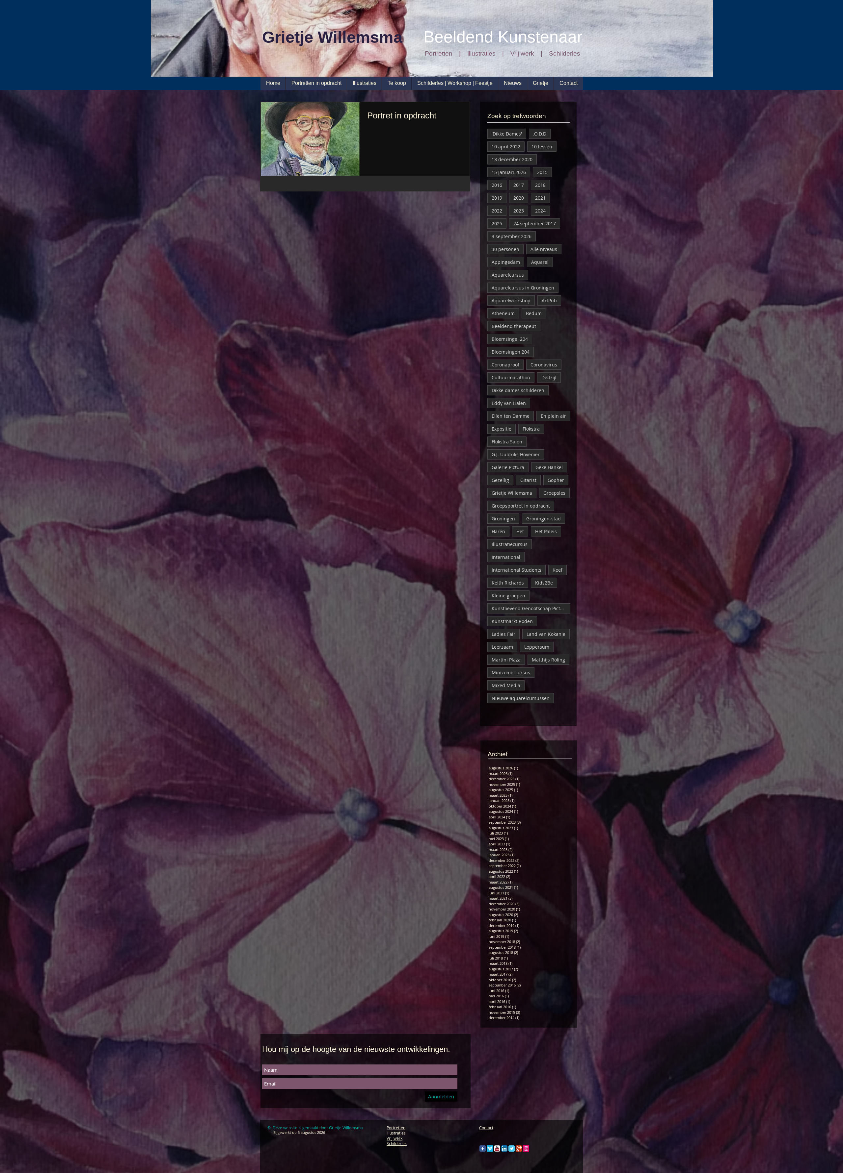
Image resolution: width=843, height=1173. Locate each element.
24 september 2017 (534, 223)
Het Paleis (546, 531)
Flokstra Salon (507, 441)
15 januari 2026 (509, 172)
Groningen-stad (543, 518)
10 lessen (541, 146)
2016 (497, 185)
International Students (516, 570)
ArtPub (549, 300)
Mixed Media (506, 685)
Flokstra (531, 429)
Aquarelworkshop (511, 300)
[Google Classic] (519, 1148)
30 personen (505, 249)
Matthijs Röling (548, 660)
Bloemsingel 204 (510, 339)
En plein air (553, 416)
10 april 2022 (506, 146)
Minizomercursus (511, 672)
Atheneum (503, 313)
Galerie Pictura (508, 467)
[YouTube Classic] (497, 1148)
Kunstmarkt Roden (512, 621)
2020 (518, 198)
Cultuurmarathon (511, 377)
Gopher (556, 480)
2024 (540, 211)
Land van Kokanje (546, 634)
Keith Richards (508, 583)
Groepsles (554, 493)
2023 (518, 211)
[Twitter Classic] (511, 1148)
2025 (497, 223)
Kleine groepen (508, 595)
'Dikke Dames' (507, 134)
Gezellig (500, 480)
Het (520, 531)
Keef (557, 570)
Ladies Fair (503, 634)
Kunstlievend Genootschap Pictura (530, 608)
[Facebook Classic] (482, 1148)
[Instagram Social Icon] (526, 1148)
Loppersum (536, 647)
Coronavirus (543, 365)
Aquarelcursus (508, 275)
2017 (518, 185)
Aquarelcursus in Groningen (523, 288)
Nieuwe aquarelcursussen (521, 698)
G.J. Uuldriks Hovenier (516, 454)
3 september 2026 (511, 236)
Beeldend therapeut (514, 326)
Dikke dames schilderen (518, 390)
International (506, 557)
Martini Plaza (506, 660)
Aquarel (540, 262)
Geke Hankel (549, 467)
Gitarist (528, 480)
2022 (497, 211)
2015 (542, 172)
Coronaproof (505, 365)
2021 (540, 198)
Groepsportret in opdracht (521, 506)
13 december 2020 (512, 159)
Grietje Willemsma (512, 493)
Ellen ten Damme (511, 416)
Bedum (534, 313)
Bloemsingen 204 (511, 352)
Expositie (501, 429)
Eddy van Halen (509, 403)
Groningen (503, 518)
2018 (540, 185)
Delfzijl (549, 377)
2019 (497, 198)
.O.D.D (539, 134)
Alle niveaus (543, 249)
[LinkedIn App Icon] (504, 1148)
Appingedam (506, 262)
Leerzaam (502, 647)
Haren (498, 531)
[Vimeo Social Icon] (490, 1148)
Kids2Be (544, 583)
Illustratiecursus (510, 544)
